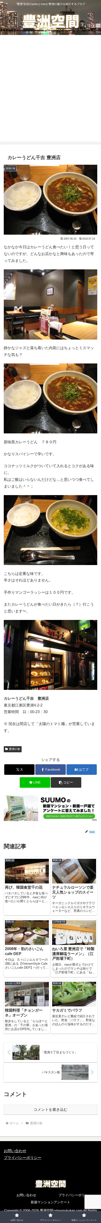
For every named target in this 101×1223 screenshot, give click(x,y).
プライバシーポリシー (22, 1158)
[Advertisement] (50, 91)
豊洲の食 (14, 749)
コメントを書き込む (50, 1110)
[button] (66, 782)
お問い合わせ (15, 1151)
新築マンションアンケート (50, 1202)
